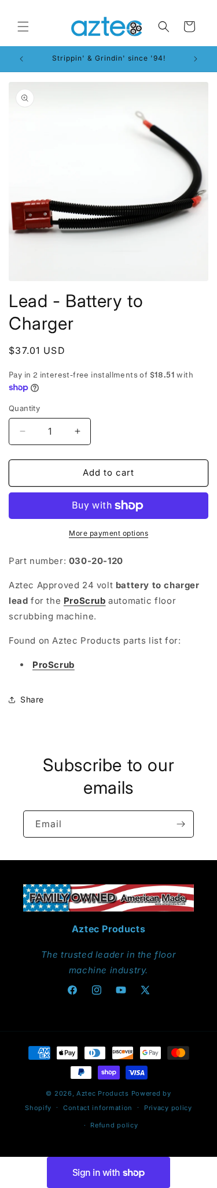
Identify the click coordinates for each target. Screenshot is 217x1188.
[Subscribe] (180, 824)
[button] (23, 26)
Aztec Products (102, 1093)
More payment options (108, 533)
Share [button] (32, 699)
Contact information (98, 1108)
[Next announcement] (195, 59)
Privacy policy (168, 1108)
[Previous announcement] (21, 59)
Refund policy (114, 1125)
